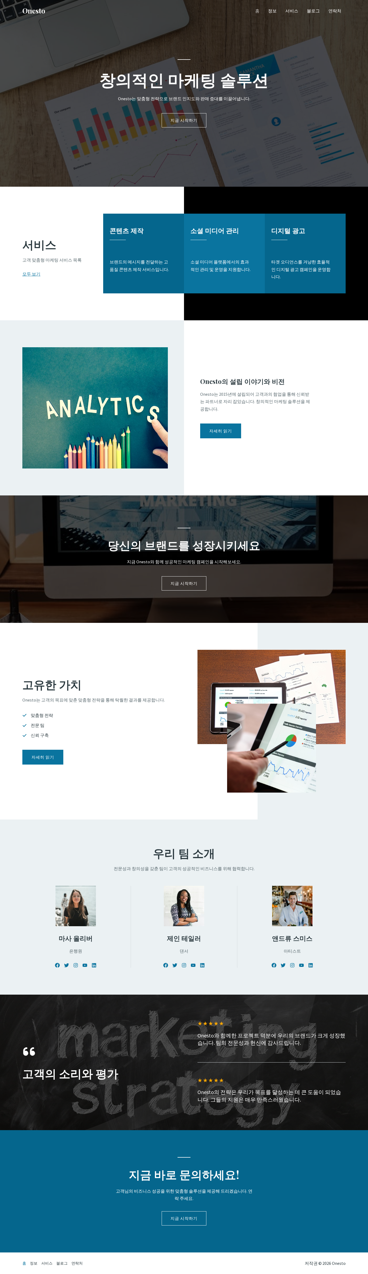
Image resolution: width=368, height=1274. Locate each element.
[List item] (57, 965)
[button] (42, 757)
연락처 (334, 10)
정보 (272, 10)
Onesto (33, 10)
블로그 (313, 10)
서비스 (291, 10)
